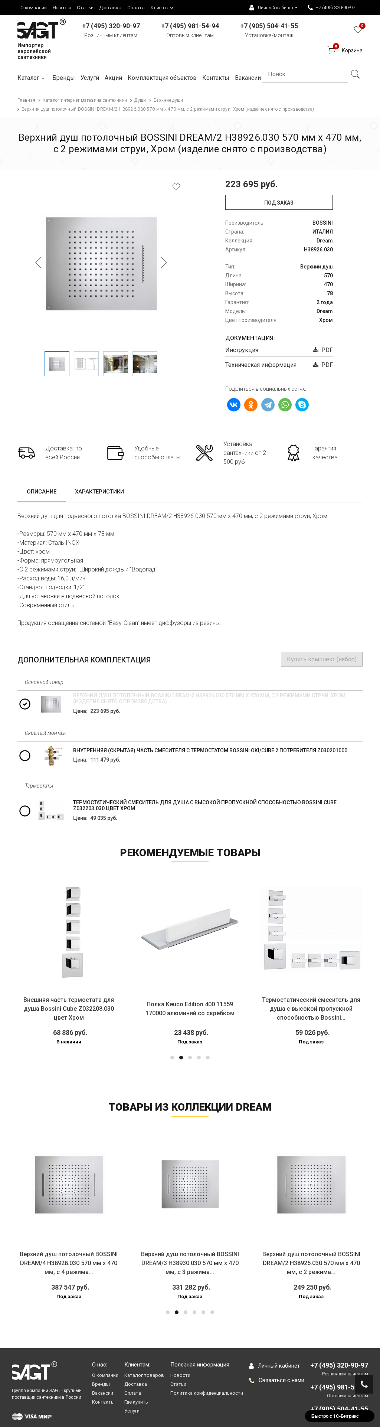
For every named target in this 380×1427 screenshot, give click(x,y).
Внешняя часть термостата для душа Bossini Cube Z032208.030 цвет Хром (68, 1008)
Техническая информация (261, 364)
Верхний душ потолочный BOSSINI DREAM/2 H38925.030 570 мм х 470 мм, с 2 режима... (311, 1263)
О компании (33, 7)
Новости (62, 7)
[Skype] (302, 404)
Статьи (85, 7)
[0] (358, 31)
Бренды (63, 77)
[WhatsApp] (285, 404)
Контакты (103, 1402)
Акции (113, 77)
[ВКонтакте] (233, 404)
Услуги (90, 77)
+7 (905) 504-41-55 (339, 1409)
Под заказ (279, 203)
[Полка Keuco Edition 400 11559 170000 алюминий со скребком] (190, 929)
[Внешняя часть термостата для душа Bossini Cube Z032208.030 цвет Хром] (68, 929)
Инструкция (241, 350)
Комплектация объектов (162, 77)
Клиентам (162, 7)
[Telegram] (268, 404)
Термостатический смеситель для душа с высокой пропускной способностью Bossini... (311, 1008)
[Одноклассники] (251, 404)
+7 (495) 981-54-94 (339, 1387)
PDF (325, 350)
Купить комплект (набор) (322, 659)
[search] (355, 74)
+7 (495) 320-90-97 (335, 7)
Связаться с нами (281, 1380)
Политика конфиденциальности (206, 1393)
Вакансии (102, 1393)
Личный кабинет (279, 1365)
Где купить (136, 1402)
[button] (172, 1057)
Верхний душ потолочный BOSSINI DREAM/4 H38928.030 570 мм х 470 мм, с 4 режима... (69, 1263)
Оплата (136, 7)
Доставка (110, 7)
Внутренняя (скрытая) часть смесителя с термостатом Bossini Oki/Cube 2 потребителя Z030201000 (210, 750)
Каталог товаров (144, 1375)
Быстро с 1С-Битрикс (335, 1416)
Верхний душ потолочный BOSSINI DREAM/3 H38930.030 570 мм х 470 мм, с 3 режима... (190, 1263)
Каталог (28, 77)
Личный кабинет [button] (276, 7)
